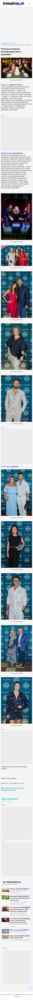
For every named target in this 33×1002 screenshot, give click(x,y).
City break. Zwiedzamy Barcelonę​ (19, 889)
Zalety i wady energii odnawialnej (19, 930)
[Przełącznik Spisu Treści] (29, 988)
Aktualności (5, 790)
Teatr (14, 788)
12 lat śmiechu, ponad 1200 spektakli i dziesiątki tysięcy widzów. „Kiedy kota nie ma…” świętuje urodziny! (20, 909)
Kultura (13, 43)
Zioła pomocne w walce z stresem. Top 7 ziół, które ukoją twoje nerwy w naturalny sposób (19, 898)
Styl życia (19, 788)
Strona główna (5, 43)
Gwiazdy (8, 788)
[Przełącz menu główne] (29, 3)
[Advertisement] (16, 24)
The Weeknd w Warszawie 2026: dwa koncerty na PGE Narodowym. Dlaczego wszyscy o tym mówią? (19, 920)
